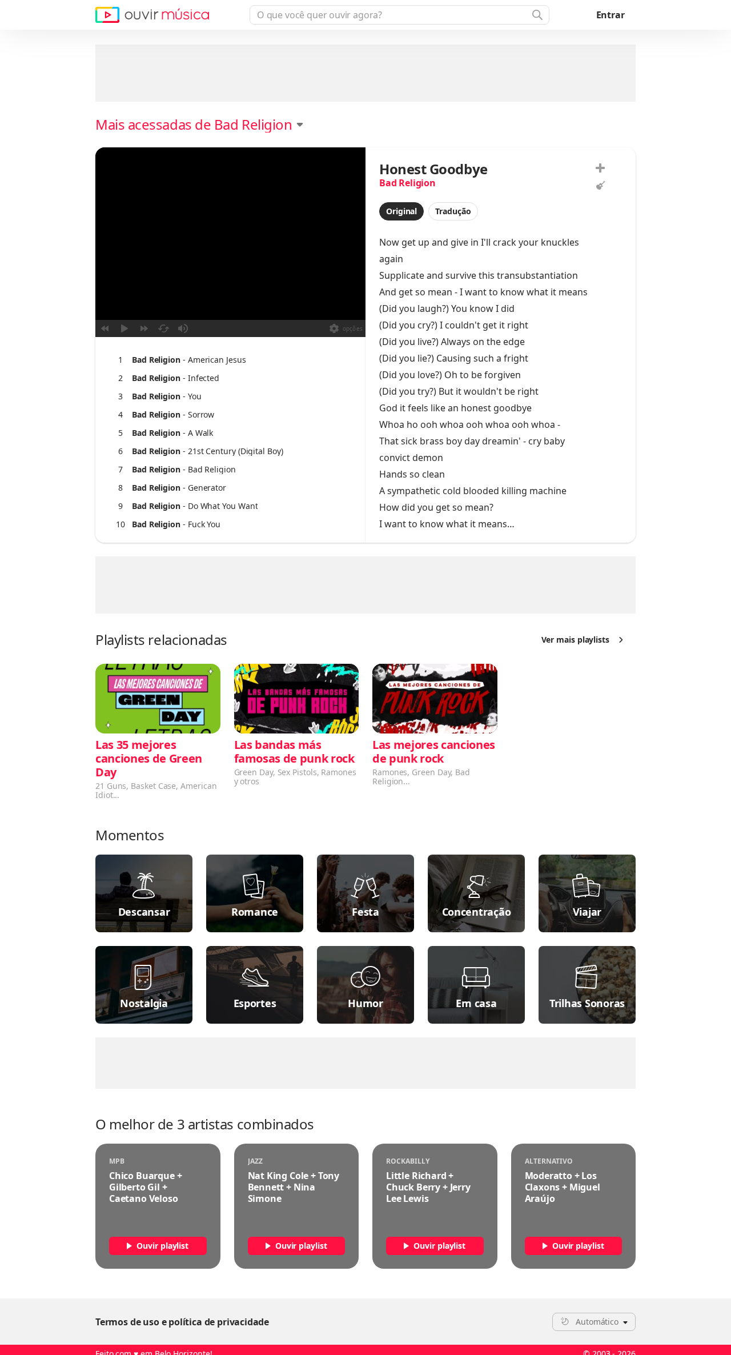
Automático (597, 1321)
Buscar (536, 15)
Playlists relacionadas (161, 640)
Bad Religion (407, 183)
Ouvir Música (152, 15)
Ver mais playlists (575, 639)
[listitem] (228, 360)
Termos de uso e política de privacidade (182, 1322)
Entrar (610, 15)
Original (401, 211)
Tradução (453, 211)
